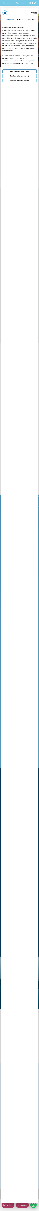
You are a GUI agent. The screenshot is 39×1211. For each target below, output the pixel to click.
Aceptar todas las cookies (19, 71)
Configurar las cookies (18, 76)
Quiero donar (8, 1205)
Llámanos (8, 3)
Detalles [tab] (20, 20)
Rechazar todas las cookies (19, 80)
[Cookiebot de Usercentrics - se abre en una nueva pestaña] (28, 13)
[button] (33, 1205)
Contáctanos (22, 1205)
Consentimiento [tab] (8, 20)
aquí (11, 63)
